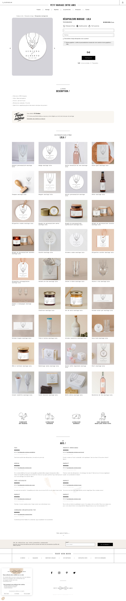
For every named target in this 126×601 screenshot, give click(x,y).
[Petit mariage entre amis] (63, 5)
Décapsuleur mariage (29, 16)
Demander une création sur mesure (36, 118)
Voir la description (67, 22)
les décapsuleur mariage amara (74, 467)
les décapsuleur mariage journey (74, 485)
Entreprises (78, 9)
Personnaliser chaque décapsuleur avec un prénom (76, 38)
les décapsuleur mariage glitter (25, 514)
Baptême (56, 9)
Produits (39, 9)
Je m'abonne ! (105, 544)
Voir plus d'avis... (63, 533)
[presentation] (10, 48)
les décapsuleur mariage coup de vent (75, 452)
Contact (87, 9)
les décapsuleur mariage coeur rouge (26, 485)
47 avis (112, 22)
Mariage (47, 9)
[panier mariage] (122, 2)
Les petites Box (67, 9)
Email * (67, 542)
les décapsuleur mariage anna (24, 467)
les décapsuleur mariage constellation (26, 452)
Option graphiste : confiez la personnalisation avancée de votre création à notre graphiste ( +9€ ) (88, 43)
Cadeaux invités (20, 16)
